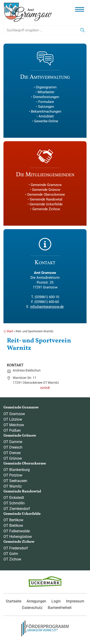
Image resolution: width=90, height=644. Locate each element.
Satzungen (46, 107)
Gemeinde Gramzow (46, 185)
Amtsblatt (46, 116)
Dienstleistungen (46, 97)
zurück (45, 388)
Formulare (46, 102)
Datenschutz (32, 607)
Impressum (75, 601)
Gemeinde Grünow (46, 190)
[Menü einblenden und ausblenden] (80, 9)
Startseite (13, 601)
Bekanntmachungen (46, 111)
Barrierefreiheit (60, 607)
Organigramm (46, 87)
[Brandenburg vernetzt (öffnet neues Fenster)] (45, 635)
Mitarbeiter (46, 92)
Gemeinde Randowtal (46, 199)
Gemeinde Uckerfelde (46, 204)
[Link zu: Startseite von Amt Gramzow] (27, 12)
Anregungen (36, 601)
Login (56, 601)
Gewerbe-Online (46, 121)
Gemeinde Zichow (46, 209)
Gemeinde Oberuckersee (46, 194)
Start (10, 331)
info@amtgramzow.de (47, 307)
